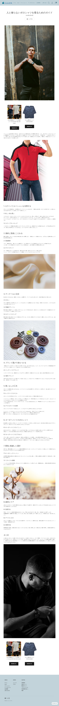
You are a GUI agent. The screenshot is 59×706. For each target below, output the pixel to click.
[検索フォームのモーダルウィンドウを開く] (48, 2)
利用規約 (23, 682)
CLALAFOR (10, 700)
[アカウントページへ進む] (52, 2)
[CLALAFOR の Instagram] (9, 698)
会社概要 (38, 2)
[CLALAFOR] (7, 3)
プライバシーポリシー (26, 687)
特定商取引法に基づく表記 (27, 688)
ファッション (23, 2)
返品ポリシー (24, 684)
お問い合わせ (45, 2)
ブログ (14, 684)
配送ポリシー (24, 685)
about (18, 2)
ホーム (14, 2)
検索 (22, 690)
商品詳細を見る (14, 127)
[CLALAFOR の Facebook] (5, 698)
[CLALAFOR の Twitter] (7, 698)
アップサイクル (31, 2)
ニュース (15, 682)
